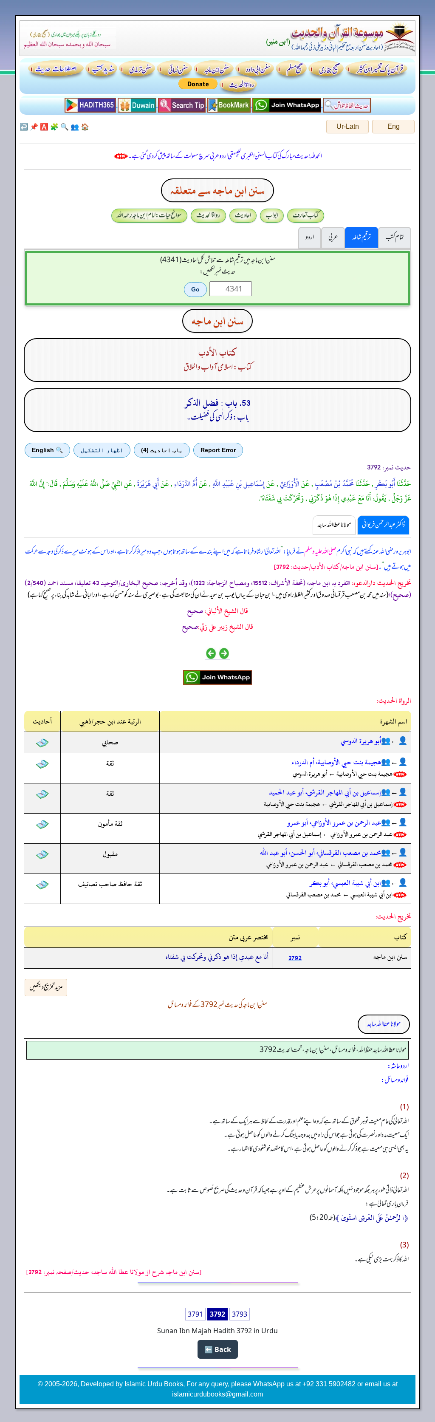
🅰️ (44, 126)
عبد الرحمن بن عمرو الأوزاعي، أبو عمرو (334, 822)
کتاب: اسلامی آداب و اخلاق (218, 367)
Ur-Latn (347, 126)
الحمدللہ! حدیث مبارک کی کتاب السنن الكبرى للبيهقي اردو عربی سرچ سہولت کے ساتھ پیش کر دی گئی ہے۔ (225, 156)
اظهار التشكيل (102, 450)
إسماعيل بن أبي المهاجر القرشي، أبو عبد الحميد (325, 792)
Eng (393, 126)
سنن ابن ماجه (217, 321)
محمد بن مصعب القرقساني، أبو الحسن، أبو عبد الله (320, 852)
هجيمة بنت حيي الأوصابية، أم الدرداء (336, 762)
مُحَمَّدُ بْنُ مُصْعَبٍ (333, 484)
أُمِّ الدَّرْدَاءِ (184, 484)
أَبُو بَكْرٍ (384, 484)
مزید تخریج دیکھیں (46, 987)
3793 (239, 1314)
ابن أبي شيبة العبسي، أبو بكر (345, 883)
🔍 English (47, 450)
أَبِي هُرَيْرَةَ (147, 484)
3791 (195, 1314)
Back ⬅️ (217, 1349)
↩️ (24, 126)
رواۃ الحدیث (208, 215)
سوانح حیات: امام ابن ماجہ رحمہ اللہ (149, 215)
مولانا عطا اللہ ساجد (384, 1024)
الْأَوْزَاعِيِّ (288, 484)
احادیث (243, 215)
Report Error (218, 450)
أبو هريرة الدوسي (361, 741)
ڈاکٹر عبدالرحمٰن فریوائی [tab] (383, 525)
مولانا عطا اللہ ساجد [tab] (334, 525)
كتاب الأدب (217, 353)
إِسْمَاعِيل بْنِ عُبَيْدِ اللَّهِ (238, 484)
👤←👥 (394, 741)
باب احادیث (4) (162, 450)
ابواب (272, 215)
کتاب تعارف (306, 215)
